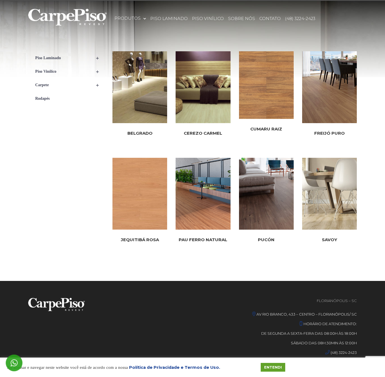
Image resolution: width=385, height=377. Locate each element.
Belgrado (139, 133)
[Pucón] (266, 194)
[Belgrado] (139, 87)
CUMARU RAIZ (266, 129)
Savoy (329, 239)
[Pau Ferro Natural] (203, 194)
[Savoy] (329, 194)
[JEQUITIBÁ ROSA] (139, 194)
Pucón (266, 239)
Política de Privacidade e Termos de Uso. (174, 367)
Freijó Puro (329, 133)
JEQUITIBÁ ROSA (140, 239)
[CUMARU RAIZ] (266, 85)
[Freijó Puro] (329, 87)
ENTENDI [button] (273, 367)
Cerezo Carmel (203, 133)
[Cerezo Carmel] (203, 87)
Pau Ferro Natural (203, 239)
